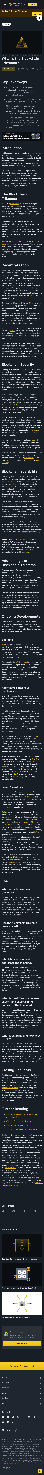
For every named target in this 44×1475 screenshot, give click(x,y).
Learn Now (37, 14)
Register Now (22, 1343)
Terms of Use (27, 1462)
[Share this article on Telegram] (24, 1211)
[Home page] (15, 4)
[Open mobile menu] (40, 4)
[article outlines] (39, 18)
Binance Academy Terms (9, 1464)
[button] (40, 4)
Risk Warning (35, 1462)
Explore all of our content (20, 1366)
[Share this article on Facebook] (13, 1211)
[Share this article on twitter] (3, 1211)
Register (32, 4)
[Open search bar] (24, 4)
